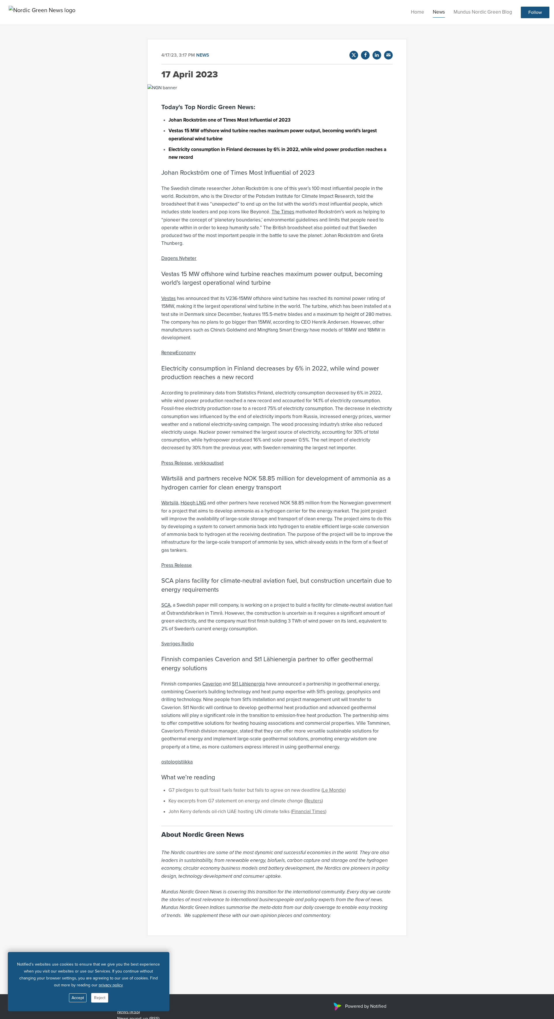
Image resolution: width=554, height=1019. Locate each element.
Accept (78, 997)
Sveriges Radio (177, 644)
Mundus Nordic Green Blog (483, 12)
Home (417, 12)
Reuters (313, 801)
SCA (166, 605)
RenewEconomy (178, 353)
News (439, 12)
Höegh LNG (193, 503)
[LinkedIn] (377, 55)
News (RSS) (128, 1012)
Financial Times (308, 812)
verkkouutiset (209, 463)
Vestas (168, 298)
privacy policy (111, 985)
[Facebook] (365, 55)
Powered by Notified (365, 1006)
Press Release (176, 463)
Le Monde (334, 790)
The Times (283, 212)
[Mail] (388, 55)
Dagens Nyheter (178, 258)
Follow (535, 12)
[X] (353, 55)
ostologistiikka (177, 762)
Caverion (212, 684)
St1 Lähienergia (248, 684)
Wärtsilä (169, 503)
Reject (99, 997)
